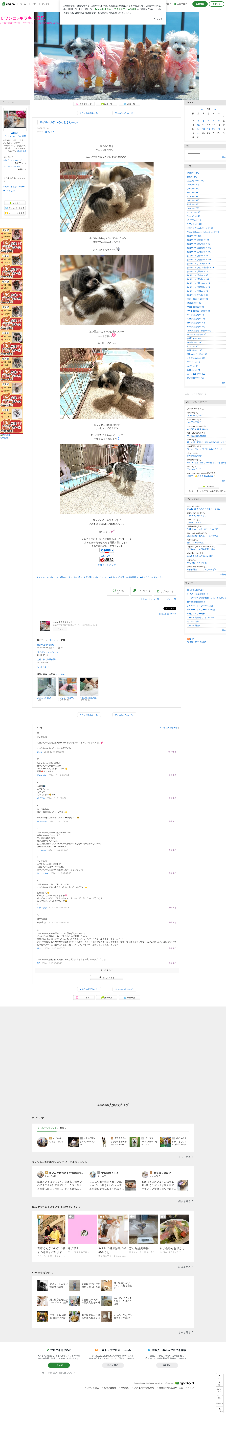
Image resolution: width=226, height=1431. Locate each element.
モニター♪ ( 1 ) (193, 362)
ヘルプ (191, 1387)
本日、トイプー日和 (196, 613)
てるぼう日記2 (193, 625)
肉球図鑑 (4, 437)
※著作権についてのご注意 (196, 642)
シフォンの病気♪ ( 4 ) (196, 334)
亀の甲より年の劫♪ (45, 645)
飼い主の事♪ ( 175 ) (195, 378)
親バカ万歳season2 (196, 601)
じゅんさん (42, 775)
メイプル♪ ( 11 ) (194, 220)
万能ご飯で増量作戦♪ (46, 659)
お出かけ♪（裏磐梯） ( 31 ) (199, 247)
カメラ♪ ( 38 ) (193, 366)
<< (202, 109)
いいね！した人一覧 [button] (150, 599)
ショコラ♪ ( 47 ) (194, 216)
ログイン (216, 4)
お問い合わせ (110, 1387)
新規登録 (200, 4)
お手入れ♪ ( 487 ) (194, 338)
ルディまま (42, 907)
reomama (41, 850)
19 (208, 128)
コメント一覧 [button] (170, 599)
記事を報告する (169, 614)
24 (198, 132)
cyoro (39, 752)
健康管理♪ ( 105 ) (194, 303)
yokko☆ (15, 133)
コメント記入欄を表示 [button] (168, 727)
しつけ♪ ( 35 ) (193, 346)
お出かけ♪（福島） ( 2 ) (197, 291)
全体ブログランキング (12, 160)
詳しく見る (113, 1365)
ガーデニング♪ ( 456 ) (196, 374)
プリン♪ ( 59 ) (193, 188)
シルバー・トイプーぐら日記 (200, 605)
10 (198, 125)
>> (214, 109)
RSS (192, 639)
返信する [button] (172, 752)
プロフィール (9, 136)
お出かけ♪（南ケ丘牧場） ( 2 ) (200, 267)
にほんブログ (107, 555)
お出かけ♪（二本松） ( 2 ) (198, 263)
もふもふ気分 (193, 621)
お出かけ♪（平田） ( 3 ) (197, 295)
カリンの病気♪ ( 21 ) (196, 322)
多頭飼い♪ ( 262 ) (194, 342)
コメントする (108, 977)
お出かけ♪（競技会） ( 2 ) (198, 283)
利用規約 (125, 1387)
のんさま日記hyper (195, 590)
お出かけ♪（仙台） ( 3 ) (197, 275)
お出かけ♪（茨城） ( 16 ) (198, 279)
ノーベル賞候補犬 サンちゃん (201, 617)
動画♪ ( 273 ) (192, 177)
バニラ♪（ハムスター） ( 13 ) (200, 228)
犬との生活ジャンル (11, 166)
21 (219, 128)
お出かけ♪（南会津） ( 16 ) (199, 259)
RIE (38, 963)
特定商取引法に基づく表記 (171, 1387)
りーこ (40, 948)
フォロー (61, 629)
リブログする (166, 591)
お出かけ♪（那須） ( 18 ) (198, 239)
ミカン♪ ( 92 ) (193, 196)
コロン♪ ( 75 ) (193, 208)
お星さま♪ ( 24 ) (194, 370)
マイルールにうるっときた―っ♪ (59, 122)
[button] (220, 1396)
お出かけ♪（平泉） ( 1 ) (197, 271)
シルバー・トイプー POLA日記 (201, 609)
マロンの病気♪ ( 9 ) (195, 307)
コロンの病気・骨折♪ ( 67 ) (199, 330)
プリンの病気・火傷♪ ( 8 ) (198, 311)
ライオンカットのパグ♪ (47, 652)
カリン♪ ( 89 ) (193, 200)
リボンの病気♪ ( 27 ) (196, 326)
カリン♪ (48, 131)
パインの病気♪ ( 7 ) (195, 314)
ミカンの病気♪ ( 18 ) (196, 318)
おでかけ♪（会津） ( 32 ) (198, 255)
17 (198, 128)
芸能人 (63, 1128)
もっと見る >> (43, 667)
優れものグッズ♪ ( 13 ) (197, 354)
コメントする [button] (143, 591)
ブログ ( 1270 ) (193, 173)
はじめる (59, 1365)
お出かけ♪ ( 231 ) (194, 236)
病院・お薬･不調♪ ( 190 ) (198, 299)
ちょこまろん (43, 873)
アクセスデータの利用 (144, 1387)
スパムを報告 (93, 1387)
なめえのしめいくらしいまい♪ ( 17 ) (203, 232)
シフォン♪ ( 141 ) (194, 224)
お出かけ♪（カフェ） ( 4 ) (198, 243)
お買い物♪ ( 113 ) (194, 350)
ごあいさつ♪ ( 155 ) (195, 180)
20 (213, 128)
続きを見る (21, 151)
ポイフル (41, 798)
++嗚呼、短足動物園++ (197, 594)
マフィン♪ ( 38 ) (194, 212)
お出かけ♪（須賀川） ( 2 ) (198, 287)
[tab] (47, 1128)
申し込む (167, 1365)
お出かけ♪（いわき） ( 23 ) (199, 251)
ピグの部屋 (21, 136)
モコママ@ (42, 821)
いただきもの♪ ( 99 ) (196, 358)
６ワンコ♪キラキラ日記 (22, 18)
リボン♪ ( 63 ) (193, 204)
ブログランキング (106, 565)
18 (203, 128)
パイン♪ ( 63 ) (193, 192)
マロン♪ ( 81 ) (193, 184)
